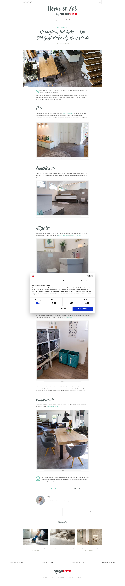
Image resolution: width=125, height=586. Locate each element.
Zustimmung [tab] (41, 280)
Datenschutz (70, 577)
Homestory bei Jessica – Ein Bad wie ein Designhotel (89, 548)
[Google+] (52, 488)
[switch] (54, 303)
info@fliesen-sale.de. (84, 481)
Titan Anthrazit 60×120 (65, 177)
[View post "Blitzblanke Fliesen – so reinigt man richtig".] (35, 537)
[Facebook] (24, 2)
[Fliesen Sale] (62, 11)
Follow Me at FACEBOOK (77, 562)
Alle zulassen (83, 308)
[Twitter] (46, 488)
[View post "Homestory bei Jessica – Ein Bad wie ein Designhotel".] (89, 537)
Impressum (61, 577)
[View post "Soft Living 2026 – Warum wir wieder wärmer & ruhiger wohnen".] (62, 537)
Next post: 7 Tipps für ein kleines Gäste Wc (82, 511)
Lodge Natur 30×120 (67, 317)
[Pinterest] (31, 2)
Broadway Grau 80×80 (68, 113)
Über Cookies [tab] (84, 280)
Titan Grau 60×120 (53, 177)
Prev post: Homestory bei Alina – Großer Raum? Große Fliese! (43, 511)
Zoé (57, 43)
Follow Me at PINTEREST (109, 562)
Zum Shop (69, 20)
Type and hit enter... (90, 2)
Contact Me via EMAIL (47, 562)
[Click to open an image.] (62, 68)
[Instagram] (27, 2)
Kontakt (53, 577)
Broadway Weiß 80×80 (76, 235)
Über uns (45, 577)
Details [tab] (62, 280)
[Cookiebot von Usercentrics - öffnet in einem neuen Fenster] (87, 276)
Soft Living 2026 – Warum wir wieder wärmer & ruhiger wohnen (62, 548)
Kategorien (56, 20)
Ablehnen (62, 308)
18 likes (77, 488)
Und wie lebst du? (62, 27)
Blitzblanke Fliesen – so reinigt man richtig (36, 548)
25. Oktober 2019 (65, 43)
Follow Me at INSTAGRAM (16, 562)
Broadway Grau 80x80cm (52, 406)
